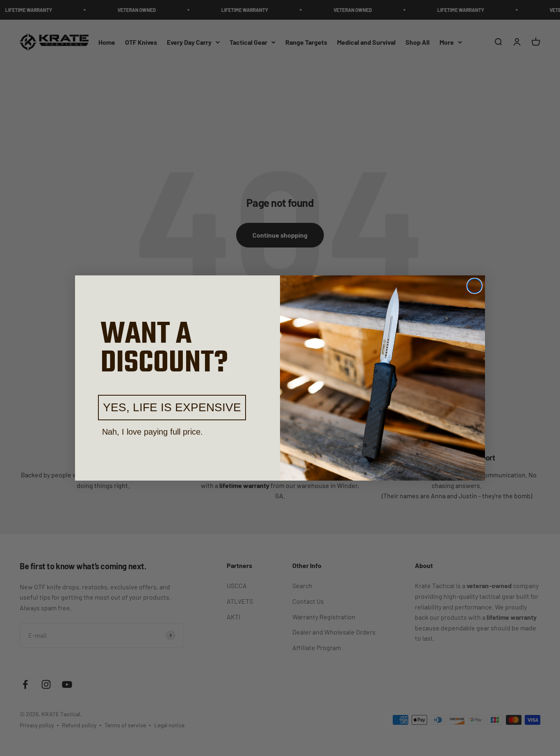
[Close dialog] (474, 286)
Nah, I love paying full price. (152, 431)
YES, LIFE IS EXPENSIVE (172, 407)
